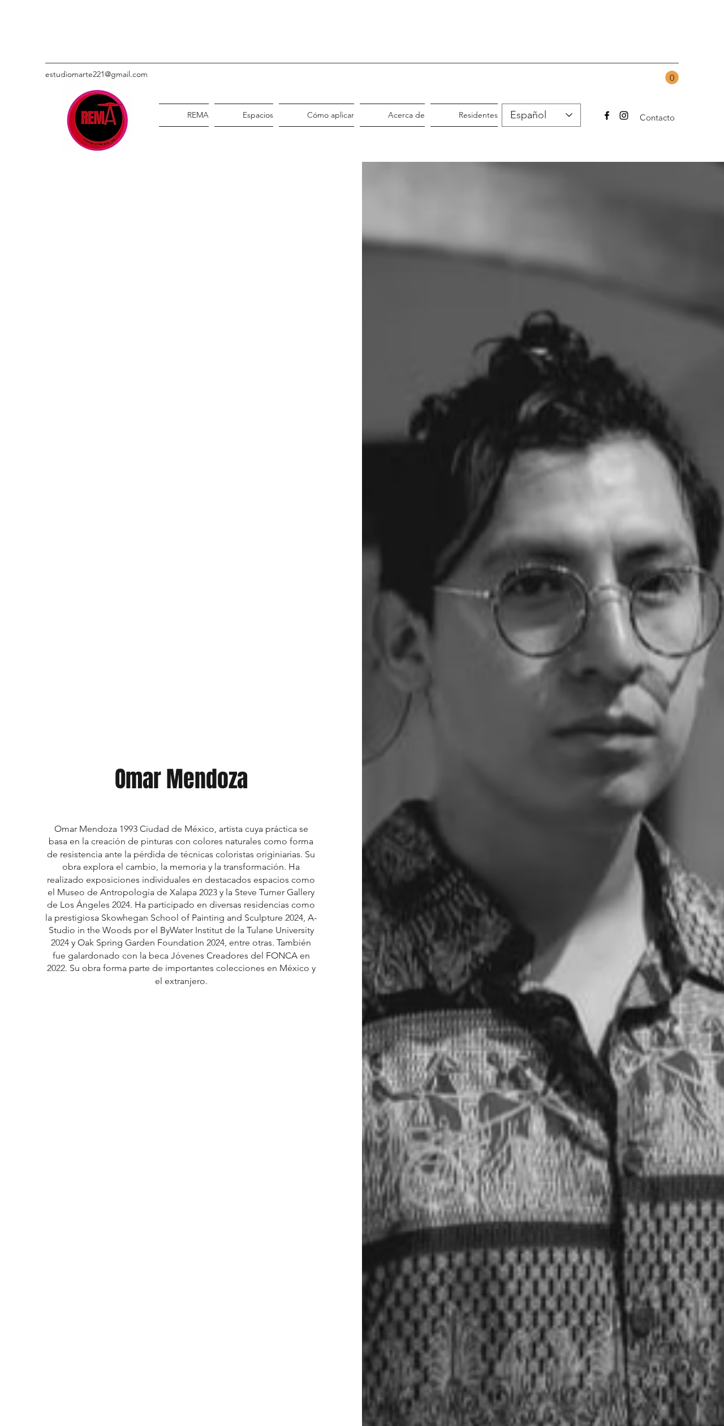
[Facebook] (607, 115)
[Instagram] (624, 115)
